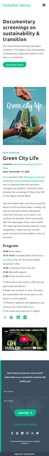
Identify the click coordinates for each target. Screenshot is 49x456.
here (31, 306)
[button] (44, 5)
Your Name (8, 391)
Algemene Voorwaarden (24, 454)
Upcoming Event (14, 64)
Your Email (8, 401)
